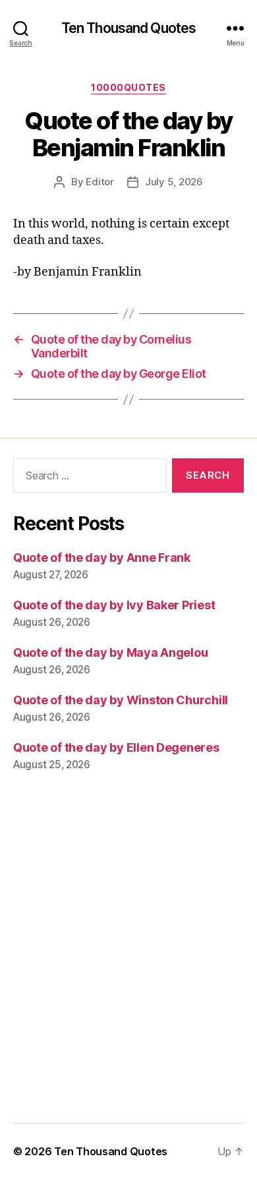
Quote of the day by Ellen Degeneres (116, 747)
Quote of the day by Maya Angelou (110, 652)
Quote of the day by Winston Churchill (120, 700)
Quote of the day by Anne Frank (101, 557)
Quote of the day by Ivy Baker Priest (114, 605)
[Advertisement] (128, 956)
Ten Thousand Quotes (128, 28)
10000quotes (128, 87)
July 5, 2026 (174, 181)
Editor (99, 181)
